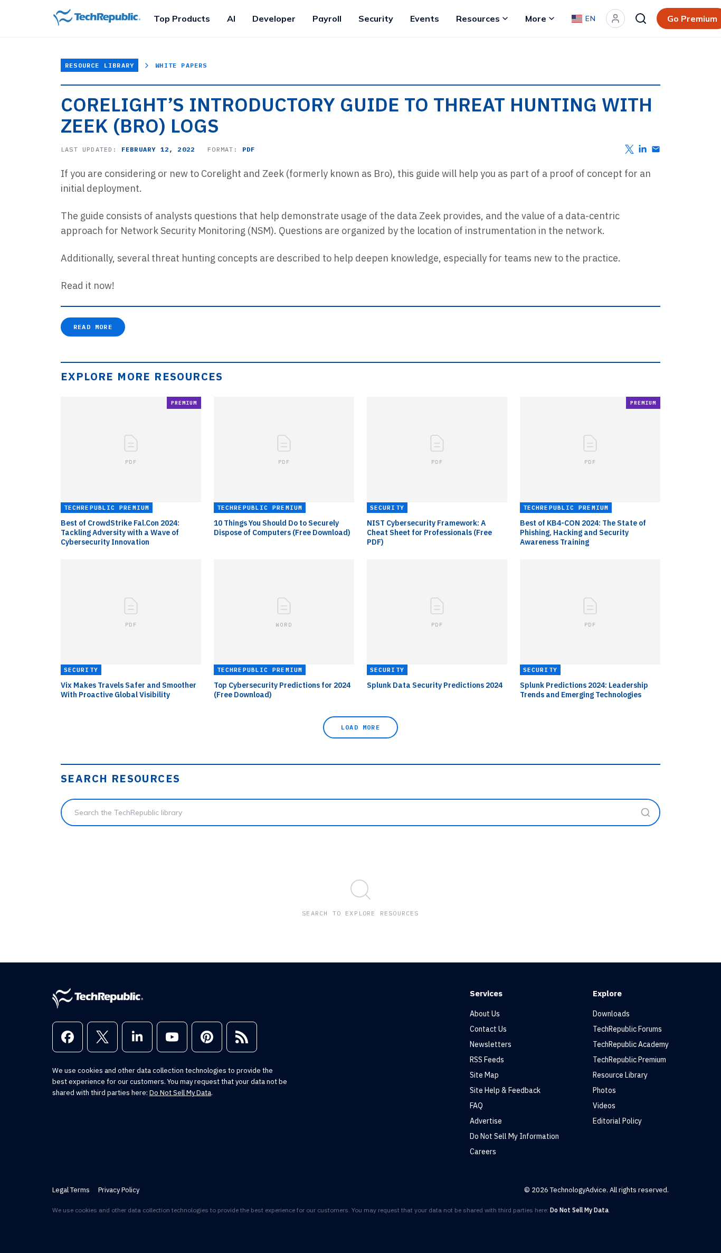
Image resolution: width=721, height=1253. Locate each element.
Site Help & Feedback (505, 1090)
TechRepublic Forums (627, 1029)
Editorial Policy (617, 1121)
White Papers (181, 65)
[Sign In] (615, 18)
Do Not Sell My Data (180, 1092)
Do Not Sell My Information (514, 1136)
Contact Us (488, 1029)
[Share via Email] (655, 149)
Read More (92, 327)
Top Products (182, 18)
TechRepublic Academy (631, 1044)
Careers (483, 1151)
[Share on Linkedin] (642, 149)
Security (375, 18)
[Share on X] (629, 149)
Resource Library (99, 65)
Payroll (326, 18)
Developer (274, 18)
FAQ (476, 1105)
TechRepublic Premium (629, 1059)
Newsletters (490, 1044)
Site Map (484, 1075)
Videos (604, 1105)
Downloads (611, 1013)
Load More (360, 727)
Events (424, 18)
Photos (604, 1090)
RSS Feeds (487, 1059)
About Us (485, 1013)
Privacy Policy (118, 1189)
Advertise (486, 1121)
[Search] (640, 18)
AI (231, 18)
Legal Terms (71, 1189)
